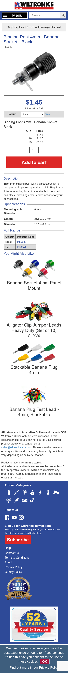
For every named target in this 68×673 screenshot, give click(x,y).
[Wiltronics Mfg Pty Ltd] (32, 501)
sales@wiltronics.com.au (16, 447)
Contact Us (12, 553)
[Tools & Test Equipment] (24, 501)
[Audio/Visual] (17, 501)
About (8, 562)
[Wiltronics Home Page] (34, 5)
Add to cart (34, 162)
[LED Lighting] (24, 493)
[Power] (9, 493)
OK (44, 661)
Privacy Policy (13, 567)
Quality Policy (13, 572)
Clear (47, 114)
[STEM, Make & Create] (32, 493)
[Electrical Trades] (40, 493)
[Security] (56, 493)
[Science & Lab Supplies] (48, 493)
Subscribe (18, 539)
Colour (12, 113)
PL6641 (21, 247)
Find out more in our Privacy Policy (34, 667)
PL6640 (21, 242)
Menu (17, 15)
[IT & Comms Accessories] (9, 501)
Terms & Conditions (17, 557)
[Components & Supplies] (17, 493)
